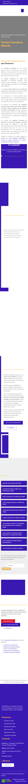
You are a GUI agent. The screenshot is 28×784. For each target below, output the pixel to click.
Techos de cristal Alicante (10, 648)
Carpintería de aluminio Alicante (12, 652)
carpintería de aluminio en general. (10, 142)
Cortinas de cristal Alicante (11, 645)
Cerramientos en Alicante (10, 640)
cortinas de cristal (6, 138)
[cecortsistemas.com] (8, 10)
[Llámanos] (3, 781)
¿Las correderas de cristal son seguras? (13, 548)
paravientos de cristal (18, 140)
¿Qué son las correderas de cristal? (12, 483)
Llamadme (6, 568)
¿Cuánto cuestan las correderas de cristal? (14, 517)
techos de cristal (6, 140)
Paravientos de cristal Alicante (11, 650)
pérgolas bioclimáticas (19, 138)
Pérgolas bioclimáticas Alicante (12, 647)
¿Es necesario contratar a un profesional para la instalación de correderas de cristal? (13, 525)
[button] (22, 10)
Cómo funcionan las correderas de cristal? (14, 496)
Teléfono (4, 565)
